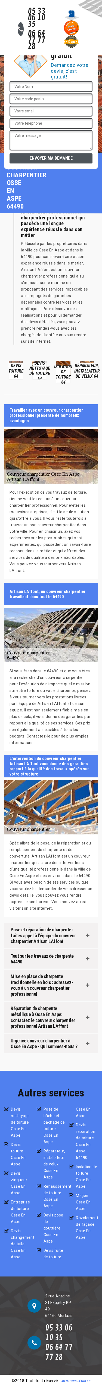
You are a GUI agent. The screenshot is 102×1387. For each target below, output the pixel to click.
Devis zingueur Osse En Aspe (19, 1183)
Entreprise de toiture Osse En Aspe (20, 1212)
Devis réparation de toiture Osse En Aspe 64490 (85, 1141)
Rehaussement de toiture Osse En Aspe (55, 1196)
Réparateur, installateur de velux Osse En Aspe (54, 1164)
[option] (16, 369)
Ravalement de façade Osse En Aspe (87, 1228)
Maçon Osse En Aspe (83, 1202)
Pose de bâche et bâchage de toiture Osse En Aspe (54, 1125)
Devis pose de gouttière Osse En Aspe (53, 1228)
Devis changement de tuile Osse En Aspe (22, 1244)
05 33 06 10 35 (36, 18)
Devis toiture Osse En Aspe (18, 1154)
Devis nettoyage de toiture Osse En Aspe (20, 1122)
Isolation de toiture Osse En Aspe (86, 1177)
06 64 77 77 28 (36, 40)
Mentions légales (75, 1381)
